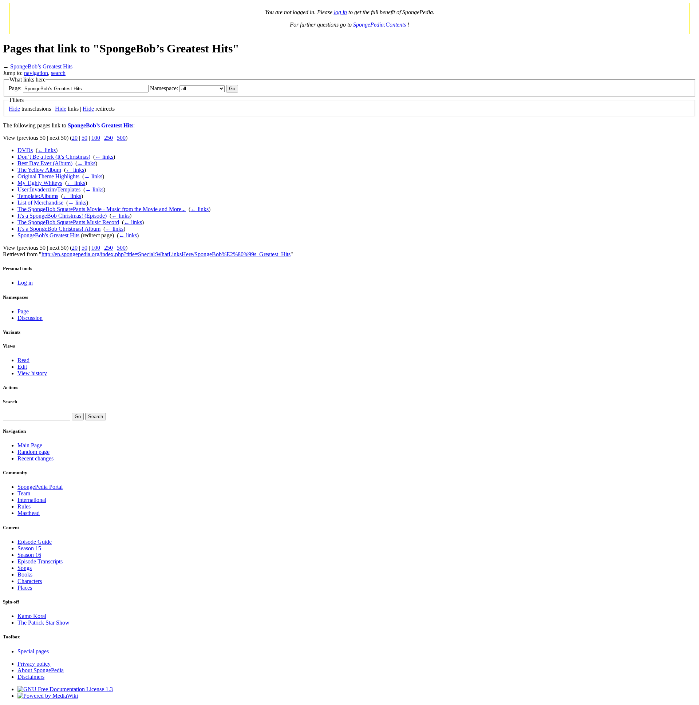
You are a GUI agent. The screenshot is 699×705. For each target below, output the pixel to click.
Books (24, 574)
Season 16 (29, 555)
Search (10, 401)
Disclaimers (30, 677)
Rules (24, 506)
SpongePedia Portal (40, 487)
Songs (24, 568)
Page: (15, 88)
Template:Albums (37, 196)
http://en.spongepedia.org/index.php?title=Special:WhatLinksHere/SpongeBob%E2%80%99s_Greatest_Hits (166, 254)
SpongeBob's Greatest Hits (48, 235)
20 (75, 138)
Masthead (28, 513)
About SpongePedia (40, 670)
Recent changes (35, 458)
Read (23, 360)
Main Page (29, 445)
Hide (14, 109)
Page (23, 311)
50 (84, 138)
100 (95, 138)
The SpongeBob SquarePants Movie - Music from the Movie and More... (101, 209)
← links (46, 150)
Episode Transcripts (40, 561)
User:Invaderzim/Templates (48, 189)
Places (24, 588)
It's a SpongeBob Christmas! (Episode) (62, 216)
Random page (33, 452)
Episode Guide (34, 542)
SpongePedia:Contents (379, 24)
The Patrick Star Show (43, 622)
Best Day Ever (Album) (44, 163)
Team (23, 493)
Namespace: (164, 88)
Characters (29, 581)
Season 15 (29, 548)
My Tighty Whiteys (39, 183)
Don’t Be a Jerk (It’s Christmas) (53, 157)
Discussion (30, 318)
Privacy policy (34, 664)
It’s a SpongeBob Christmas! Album (58, 229)
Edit (22, 367)
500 (121, 138)
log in (340, 12)
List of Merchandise (40, 202)
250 (108, 138)
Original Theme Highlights (48, 176)
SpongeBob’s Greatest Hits (41, 66)
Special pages (33, 651)
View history (32, 373)
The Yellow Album (39, 170)
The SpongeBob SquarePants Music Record (68, 222)
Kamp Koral (31, 616)
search (58, 73)
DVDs (25, 150)
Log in (25, 283)
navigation (36, 73)
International (31, 500)
